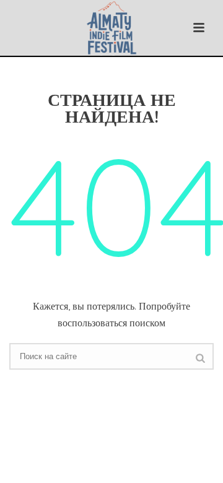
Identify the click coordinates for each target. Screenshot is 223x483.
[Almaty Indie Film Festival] (111, 28)
